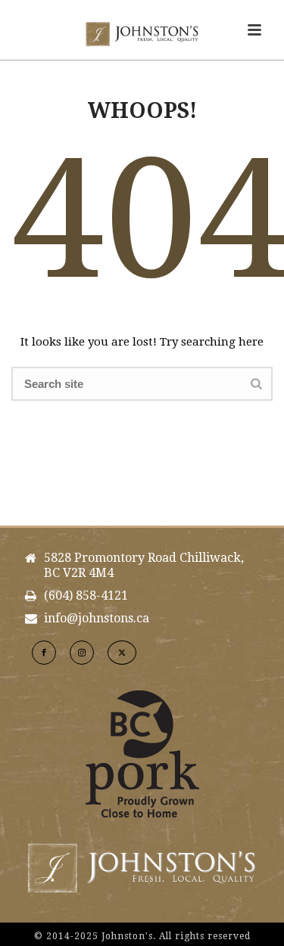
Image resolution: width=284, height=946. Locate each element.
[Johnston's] (142, 34)
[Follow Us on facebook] (44, 652)
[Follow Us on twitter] (122, 652)
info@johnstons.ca (96, 618)
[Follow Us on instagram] (82, 652)
